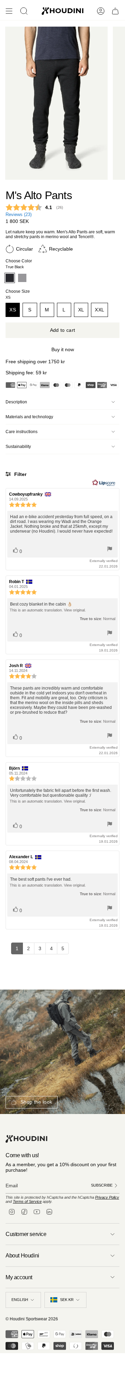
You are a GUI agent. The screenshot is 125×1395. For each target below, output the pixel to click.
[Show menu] (9, 11)
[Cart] (115, 11)
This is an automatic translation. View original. (48, 610)
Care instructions (22, 431)
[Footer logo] (26, 1139)
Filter (19, 474)
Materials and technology (29, 416)
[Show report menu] (109, 549)
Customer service (26, 1234)
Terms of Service (27, 1201)
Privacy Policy (107, 1197)
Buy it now (62, 349)
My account (19, 1277)
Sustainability (18, 446)
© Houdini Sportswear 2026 (32, 1319)
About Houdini (22, 1255)
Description (16, 402)
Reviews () (19, 214)
